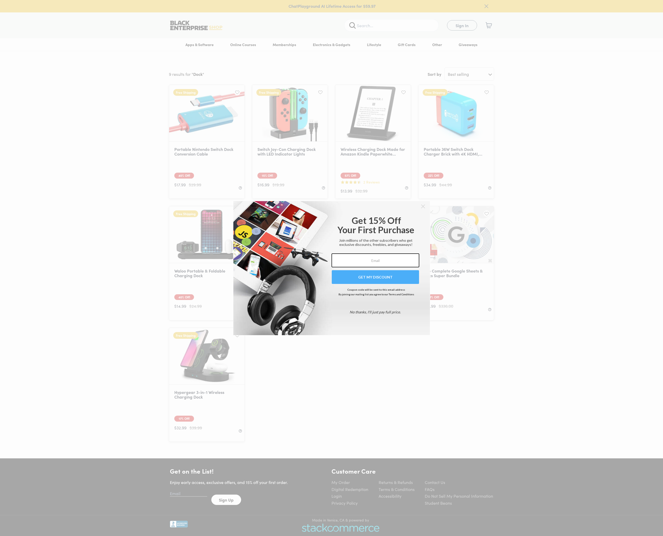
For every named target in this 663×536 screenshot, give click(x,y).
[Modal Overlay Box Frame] (331, 268)
